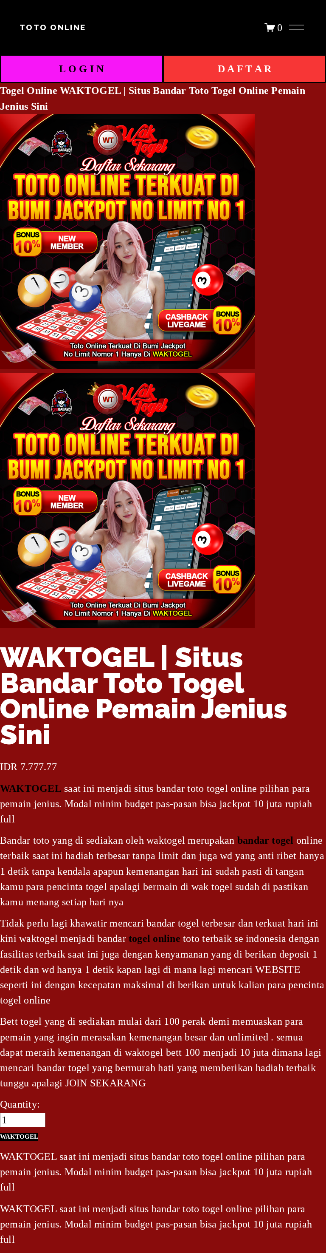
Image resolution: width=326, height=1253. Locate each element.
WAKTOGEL (31, 788)
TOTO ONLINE (53, 27)
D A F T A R (245, 68)
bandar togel (265, 840)
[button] (19, 1137)
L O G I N (81, 68)
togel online (154, 938)
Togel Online (28, 90)
